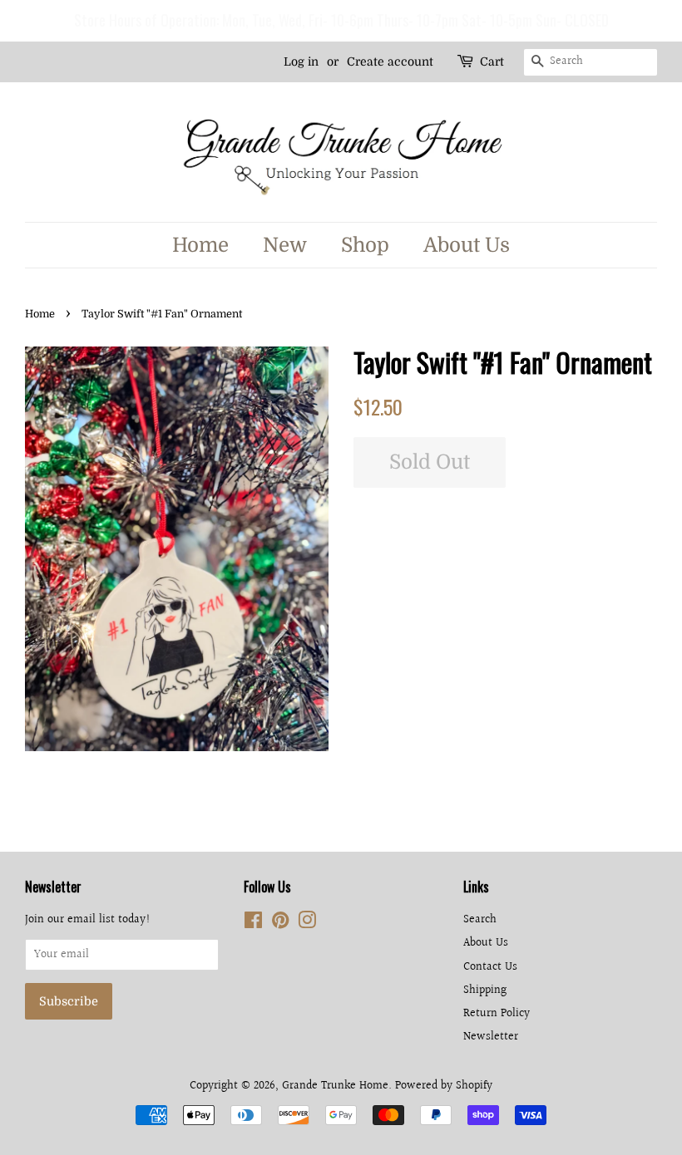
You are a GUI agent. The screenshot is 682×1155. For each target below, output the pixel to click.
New (285, 245)
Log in (301, 61)
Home (200, 245)
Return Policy (496, 1013)
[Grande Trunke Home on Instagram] (307, 923)
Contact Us (490, 966)
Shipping (485, 990)
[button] (15, 20)
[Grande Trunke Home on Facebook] (253, 923)
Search (480, 919)
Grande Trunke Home (335, 1085)
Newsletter (490, 1036)
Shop (365, 245)
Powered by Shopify (443, 1085)
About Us (466, 245)
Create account (390, 61)
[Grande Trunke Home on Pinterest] (280, 923)
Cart (492, 61)
